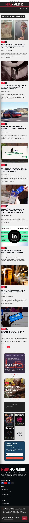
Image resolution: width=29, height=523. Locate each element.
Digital (3, 206)
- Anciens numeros (5, 503)
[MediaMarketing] (14, 4)
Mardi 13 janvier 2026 (5, 133)
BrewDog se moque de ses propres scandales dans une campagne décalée (13, 291)
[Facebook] (10, 1)
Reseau (8, 408)
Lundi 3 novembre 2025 (6, 335)
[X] (19, 1)
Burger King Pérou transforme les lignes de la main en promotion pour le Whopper (13, 389)
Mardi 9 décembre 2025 (6, 255)
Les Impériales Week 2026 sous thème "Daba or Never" (14, 365)
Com (3, 124)
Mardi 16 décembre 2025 (6, 215)
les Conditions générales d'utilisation (11, 518)
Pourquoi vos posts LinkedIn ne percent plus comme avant (12, 332)
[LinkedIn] (14, 1)
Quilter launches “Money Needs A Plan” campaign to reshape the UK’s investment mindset (14, 169)
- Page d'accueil (4, 489)
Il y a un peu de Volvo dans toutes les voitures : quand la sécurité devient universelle (13, 87)
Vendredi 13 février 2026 (6, 50)
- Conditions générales (6, 496)
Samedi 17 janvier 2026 (6, 91)
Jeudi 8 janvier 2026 (5, 174)
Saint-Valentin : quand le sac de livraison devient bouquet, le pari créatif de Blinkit (13, 46)
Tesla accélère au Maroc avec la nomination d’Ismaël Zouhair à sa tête (13, 128)
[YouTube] (12, 1)
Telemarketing (9, 406)
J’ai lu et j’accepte (11, 518)
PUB (3, 41)
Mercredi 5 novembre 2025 (7, 296)
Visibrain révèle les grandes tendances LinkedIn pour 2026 (12, 251)
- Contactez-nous (5, 494)
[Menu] (26, 9)
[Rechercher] (23, 9)
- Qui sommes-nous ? (6, 491)
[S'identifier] (20, 9)
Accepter (24, 518)
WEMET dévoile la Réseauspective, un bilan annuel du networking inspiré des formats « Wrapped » (14, 210)
